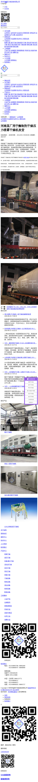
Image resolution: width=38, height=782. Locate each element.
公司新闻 (7, 38)
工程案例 (7, 48)
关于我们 (7, 82)
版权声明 (31, 688)
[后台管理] (15, 690)
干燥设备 (23, 44)
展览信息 (26, 38)
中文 (5, 7)
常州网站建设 (12, 692)
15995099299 (5, 752)
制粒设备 (29, 44)
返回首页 (4, 25)
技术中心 (20, 38)
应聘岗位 (14, 60)
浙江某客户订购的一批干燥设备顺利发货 (17, 314)
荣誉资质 (26, 33)
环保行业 (28, 50)
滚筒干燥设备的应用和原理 (15, 309)
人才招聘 (7, 60)
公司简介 (7, 33)
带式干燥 (11, 44)
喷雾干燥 (7, 42)
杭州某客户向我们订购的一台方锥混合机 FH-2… (20, 328)
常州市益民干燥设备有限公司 (10, 1)
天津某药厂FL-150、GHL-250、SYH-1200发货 (22, 307)
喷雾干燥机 (26, 157)
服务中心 (7, 54)
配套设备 (15, 46)
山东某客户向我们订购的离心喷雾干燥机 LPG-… (20, 357)
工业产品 (7, 50)
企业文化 (20, 33)
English (6, 8)
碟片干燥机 (8, 432)
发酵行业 (15, 52)
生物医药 (14, 50)
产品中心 (7, 40)
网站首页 (7, 80)
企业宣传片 (19, 35)
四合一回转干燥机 (10, 463)
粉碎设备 (9, 46)
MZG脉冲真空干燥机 (11, 495)
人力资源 (7, 58)
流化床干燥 (30, 42)
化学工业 (9, 52)
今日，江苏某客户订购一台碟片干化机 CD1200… (20, 372)
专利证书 (32, 33)
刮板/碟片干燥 (21, 42)
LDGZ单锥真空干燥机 (11, 526)
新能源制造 (20, 50)
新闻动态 (7, 37)
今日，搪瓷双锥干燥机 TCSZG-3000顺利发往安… (20, 343)
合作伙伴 (14, 33)
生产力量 (12, 35)
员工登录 (4, 23)
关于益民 (7, 31)
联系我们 (7, 62)
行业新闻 (14, 38)
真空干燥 (14, 42)
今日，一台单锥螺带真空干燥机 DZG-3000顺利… (20, 386)
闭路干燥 (17, 44)
